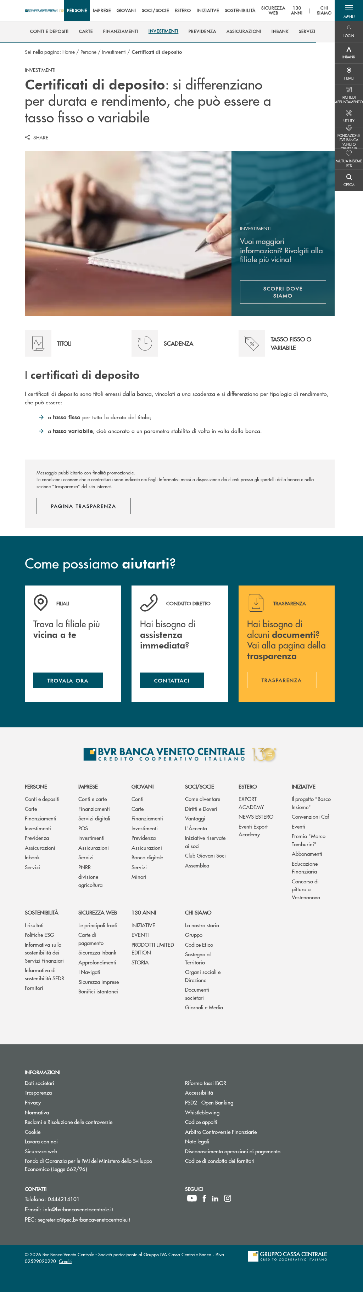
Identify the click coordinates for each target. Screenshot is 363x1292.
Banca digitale (147, 857)
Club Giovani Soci (205, 855)
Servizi (32, 867)
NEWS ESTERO (256, 816)
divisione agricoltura (90, 880)
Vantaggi (195, 818)
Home (68, 51)
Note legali (197, 1141)
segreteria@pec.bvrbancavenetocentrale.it (84, 1219)
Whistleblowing (229, 1112)
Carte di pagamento (91, 938)
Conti (138, 798)
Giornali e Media (204, 1007)
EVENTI (140, 934)
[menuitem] (49, 31)
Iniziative (303, 786)
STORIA (140, 962)
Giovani (142, 786)
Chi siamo (198, 912)
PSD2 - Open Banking (236, 1102)
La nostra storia (202, 925)
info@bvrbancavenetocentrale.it (78, 1209)
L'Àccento (196, 828)
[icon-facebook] (204, 1198)
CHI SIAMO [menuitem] (324, 11)
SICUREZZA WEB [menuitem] (273, 11)
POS (83, 828)
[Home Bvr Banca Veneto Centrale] (44, 10)
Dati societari (39, 1082)
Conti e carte (92, 798)
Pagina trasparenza (83, 505)
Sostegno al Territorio (198, 958)
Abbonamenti (307, 853)
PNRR (84, 867)
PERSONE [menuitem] (77, 10)
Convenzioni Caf (310, 816)
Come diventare (202, 798)
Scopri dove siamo (283, 292)
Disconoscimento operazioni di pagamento (259, 1151)
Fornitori (34, 987)
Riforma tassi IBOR (205, 1082)
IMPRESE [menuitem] (102, 10)
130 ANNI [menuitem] (297, 11)
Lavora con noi (41, 1141)
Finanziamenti (40, 818)
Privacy (33, 1102)
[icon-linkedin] (215, 1198)
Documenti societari (197, 993)
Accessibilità (199, 1092)
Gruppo (193, 934)
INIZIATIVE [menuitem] (208, 10)
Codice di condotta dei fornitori (246, 1160)
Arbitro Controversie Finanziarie (247, 1131)
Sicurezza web (97, 912)
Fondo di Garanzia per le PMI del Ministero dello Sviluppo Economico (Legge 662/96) (88, 1164)
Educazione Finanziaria (305, 867)
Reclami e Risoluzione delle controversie (68, 1121)
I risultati (34, 925)
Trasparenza (38, 1092)
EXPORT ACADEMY (251, 803)
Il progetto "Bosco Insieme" (311, 803)
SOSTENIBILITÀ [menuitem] (240, 10)
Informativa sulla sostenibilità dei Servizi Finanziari (44, 952)
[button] (349, 10)
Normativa (37, 1112)
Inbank (32, 857)
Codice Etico (199, 944)
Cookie (32, 1131)
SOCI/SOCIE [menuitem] (155, 10)
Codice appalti (201, 1121)
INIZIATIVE (143, 925)
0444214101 (64, 1198)
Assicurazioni (40, 847)
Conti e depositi (42, 798)
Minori (139, 876)
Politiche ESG (39, 934)
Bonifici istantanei (98, 991)
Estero (248, 786)
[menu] (199, 10)
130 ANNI (144, 912)
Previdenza (37, 837)
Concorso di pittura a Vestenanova (306, 889)
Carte (31, 808)
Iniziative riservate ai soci (205, 841)
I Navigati (89, 971)
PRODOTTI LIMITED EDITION (153, 948)
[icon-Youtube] (192, 1198)
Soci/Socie (199, 786)
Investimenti (114, 51)
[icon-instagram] (227, 1198)
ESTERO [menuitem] (183, 10)
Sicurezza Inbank (97, 952)
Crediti (65, 1261)
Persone (88, 51)
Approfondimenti (97, 962)
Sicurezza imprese (98, 981)
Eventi (298, 826)
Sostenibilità (41, 912)
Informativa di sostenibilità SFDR (44, 974)
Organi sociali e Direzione (202, 976)
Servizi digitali (94, 818)
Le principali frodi (97, 925)
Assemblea (197, 865)
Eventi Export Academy (253, 830)
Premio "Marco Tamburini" (308, 840)
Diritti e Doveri (201, 808)
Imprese (88, 786)
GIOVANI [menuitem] (126, 10)
